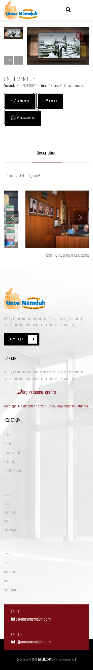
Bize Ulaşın (16, 339)
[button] (8, 60)
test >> (58, 85)
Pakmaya (10, 530)
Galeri (8, 435)
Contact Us (23, 101)
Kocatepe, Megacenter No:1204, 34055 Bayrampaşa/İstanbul (46, 406)
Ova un (8, 443)
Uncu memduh (13, 452)
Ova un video (12, 470)
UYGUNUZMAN (45, 659)
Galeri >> (46, 85)
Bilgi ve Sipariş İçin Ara (39, 392)
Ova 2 (7, 494)
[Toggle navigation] (83, 10)
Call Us (52, 101)
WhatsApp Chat (25, 117)
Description (47, 152)
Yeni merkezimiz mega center (48, 255)
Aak (6, 521)
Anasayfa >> (11, 85)
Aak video (10, 512)
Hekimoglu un (13, 461)
